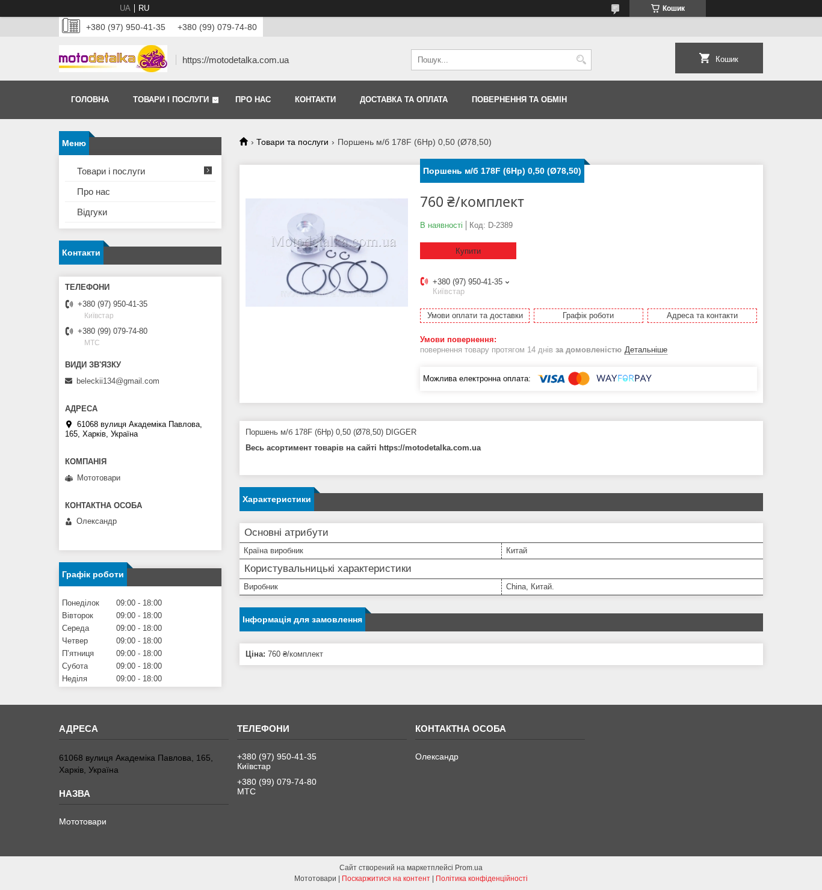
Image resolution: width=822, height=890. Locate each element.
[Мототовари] (113, 60)
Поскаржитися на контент (386, 878)
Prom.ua (469, 868)
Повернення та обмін (519, 99)
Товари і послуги (171, 99)
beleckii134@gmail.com (117, 380)
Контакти (315, 99)
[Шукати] (581, 59)
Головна (90, 99)
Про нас (253, 99)
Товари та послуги (292, 142)
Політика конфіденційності (482, 878)
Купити (468, 251)
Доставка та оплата (404, 99)
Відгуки (92, 212)
